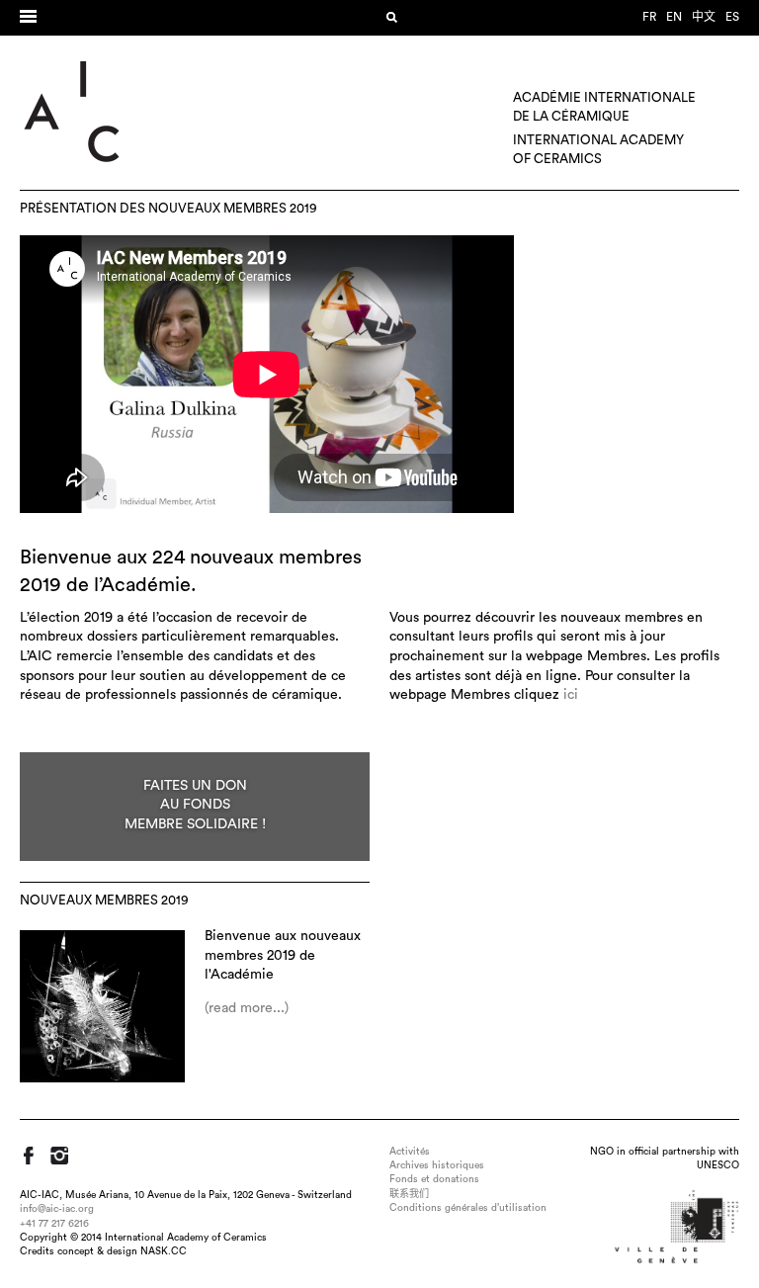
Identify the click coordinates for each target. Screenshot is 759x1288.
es (732, 17)
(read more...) (247, 1008)
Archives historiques (436, 1165)
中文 (704, 17)
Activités (409, 1152)
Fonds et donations (434, 1179)
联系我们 (409, 1194)
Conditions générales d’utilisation (468, 1208)
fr (649, 17)
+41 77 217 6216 (54, 1224)
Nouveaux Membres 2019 (104, 900)
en (674, 17)
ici (570, 695)
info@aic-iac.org (57, 1209)
